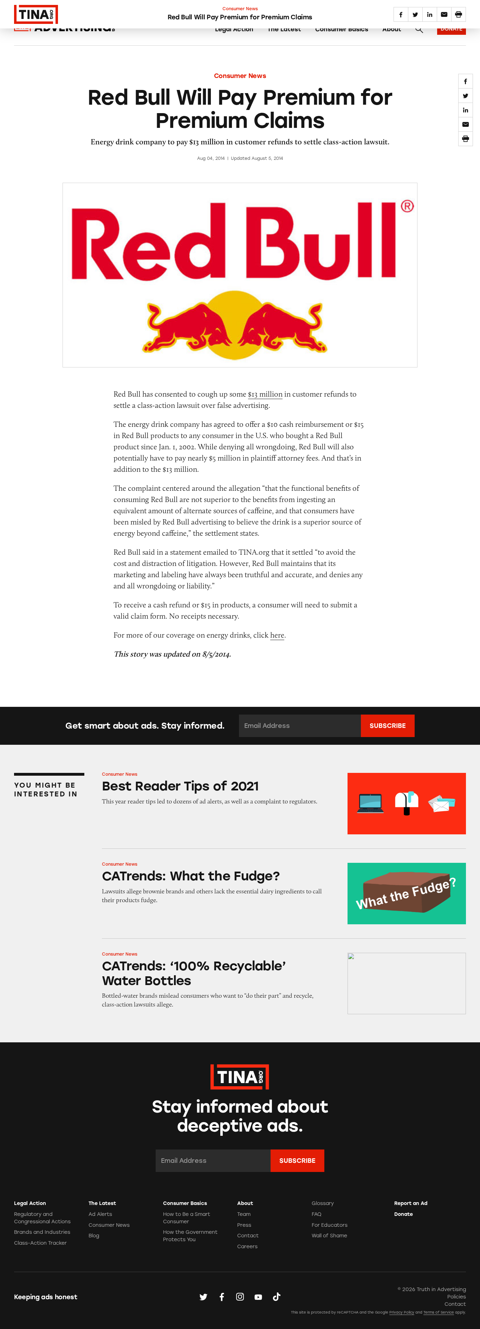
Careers (247, 1247)
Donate (403, 1214)
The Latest (284, 29)
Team (244, 1214)
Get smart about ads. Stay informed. (145, 726)
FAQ (317, 1214)
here (277, 635)
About (391, 29)
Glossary (323, 1203)
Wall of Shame (329, 1236)
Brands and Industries (42, 1232)
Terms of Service (438, 1312)
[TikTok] (276, 1296)
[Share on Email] (466, 124)
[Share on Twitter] (466, 96)
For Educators (330, 1225)
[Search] (419, 29)
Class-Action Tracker (40, 1243)
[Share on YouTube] (258, 1296)
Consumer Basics (341, 29)
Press (244, 1225)
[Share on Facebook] (466, 81)
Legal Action (234, 29)
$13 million (265, 394)
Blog (94, 1236)
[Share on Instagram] (240, 1296)
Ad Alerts (100, 1214)
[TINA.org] (239, 1076)
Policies (456, 1297)
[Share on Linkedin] (466, 110)
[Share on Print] (466, 139)
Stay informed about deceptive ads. (240, 1116)
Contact (248, 1236)
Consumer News (240, 76)
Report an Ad (410, 1203)
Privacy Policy (401, 1312)
